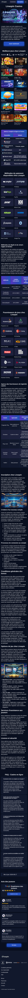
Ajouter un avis (14, 894)
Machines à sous (22, 55)
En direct (10, 55)
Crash (16, 54)
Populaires (3, 54)
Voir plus (14, 945)
